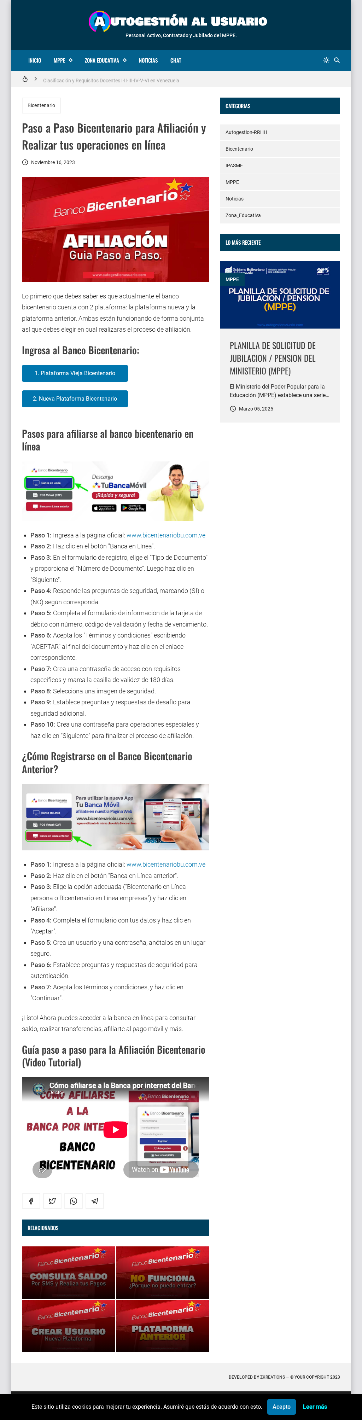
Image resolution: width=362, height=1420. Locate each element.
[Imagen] (280, 295)
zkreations (272, 1377)
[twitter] (52, 1201)
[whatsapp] (73, 1201)
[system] (326, 60)
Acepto (282, 1406)
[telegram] (95, 1201)
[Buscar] (337, 60)
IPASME (234, 165)
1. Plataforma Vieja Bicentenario (75, 373)
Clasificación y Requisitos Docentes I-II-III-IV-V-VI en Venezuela (111, 79)
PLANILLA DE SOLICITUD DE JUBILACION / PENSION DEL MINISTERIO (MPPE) (273, 358)
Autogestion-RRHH (246, 132)
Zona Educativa (102, 60)
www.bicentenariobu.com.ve (166, 535)
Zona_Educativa (243, 215)
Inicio (34, 60)
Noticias (148, 60)
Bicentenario (41, 105)
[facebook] (31, 1201)
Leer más (315, 1406)
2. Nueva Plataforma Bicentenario (75, 398)
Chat (175, 60)
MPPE (59, 60)
